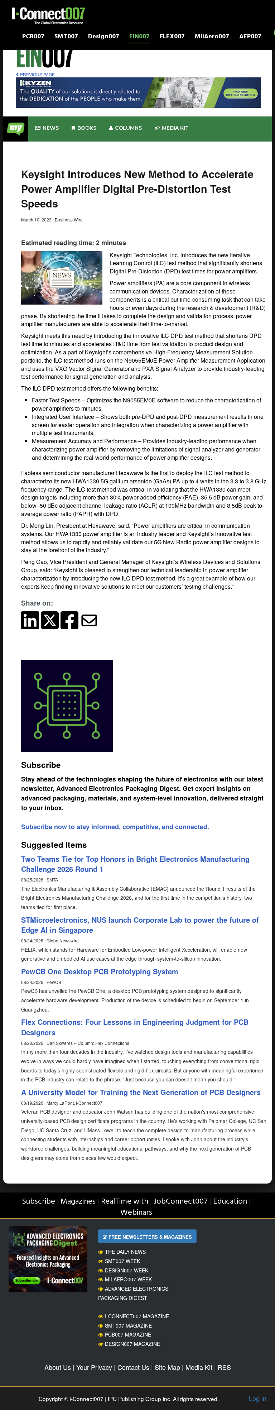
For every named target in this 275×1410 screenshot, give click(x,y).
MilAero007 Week (128, 1279)
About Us (57, 1367)
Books (86, 128)
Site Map (167, 1367)
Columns (128, 128)
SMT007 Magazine (128, 1325)
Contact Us (133, 1367)
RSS (224, 1367)
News (51, 128)
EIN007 (139, 37)
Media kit (175, 128)
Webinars (136, 1212)
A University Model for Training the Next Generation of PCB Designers (141, 1092)
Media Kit (198, 1367)
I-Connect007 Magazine (137, 1316)
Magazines (78, 1201)
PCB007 (33, 37)
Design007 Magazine (132, 1343)
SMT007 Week (122, 1261)
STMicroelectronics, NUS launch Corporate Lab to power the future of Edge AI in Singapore (140, 924)
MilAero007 (212, 37)
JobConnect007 (181, 1201)
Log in (257, 1398)
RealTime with (124, 1201)
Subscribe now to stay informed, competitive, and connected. (115, 826)
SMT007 (66, 37)
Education (230, 1201)
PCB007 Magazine (128, 1334)
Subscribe (38, 1201)
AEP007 (250, 37)
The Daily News (125, 1251)
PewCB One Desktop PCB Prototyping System (99, 971)
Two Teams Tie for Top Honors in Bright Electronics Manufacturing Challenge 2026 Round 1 (135, 864)
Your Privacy (94, 1367)
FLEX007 (172, 37)
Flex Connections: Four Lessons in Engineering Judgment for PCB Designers (135, 1027)
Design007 (103, 37)
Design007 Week (126, 1270)
